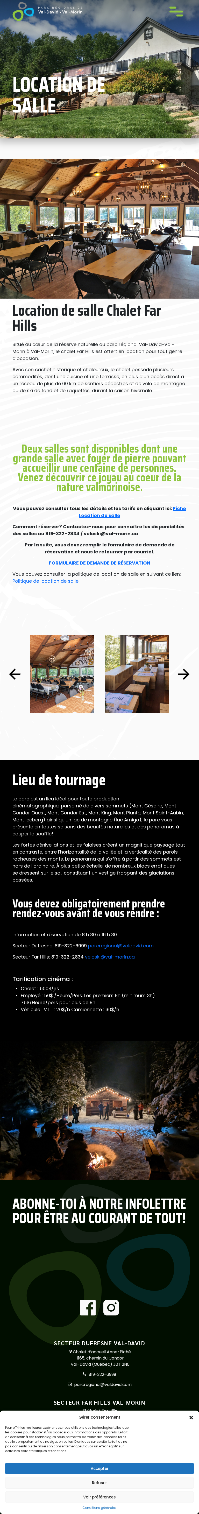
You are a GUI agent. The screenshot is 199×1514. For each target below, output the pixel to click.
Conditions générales (99, 1507)
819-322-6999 (102, 1374)
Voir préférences (99, 1497)
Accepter (100, 1468)
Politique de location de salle (45, 581)
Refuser (99, 1482)
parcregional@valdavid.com (121, 945)
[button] (191, 1417)
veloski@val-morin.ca (110, 957)
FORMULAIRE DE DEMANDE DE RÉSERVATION (99, 563)
